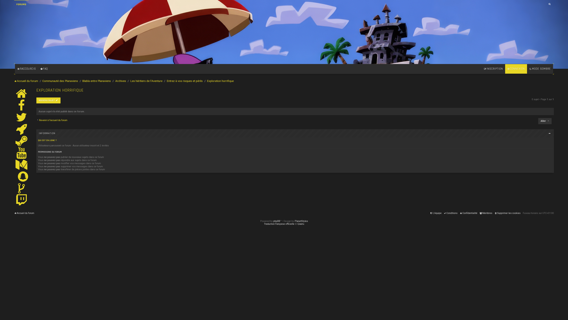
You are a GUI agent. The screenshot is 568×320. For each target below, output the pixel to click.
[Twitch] (22, 200)
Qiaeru (300, 224)
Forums (21, 4)
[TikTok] (21, 188)
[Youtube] (21, 153)
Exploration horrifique (60, 90)
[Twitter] (21, 117)
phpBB (276, 221)
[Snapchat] (23, 176)
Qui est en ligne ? (47, 140)
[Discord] (21, 129)
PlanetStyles (301, 221)
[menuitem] (44, 69)
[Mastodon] (22, 165)
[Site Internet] (21, 93)
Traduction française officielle (279, 224)
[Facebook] (21, 105)
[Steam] (22, 141)
